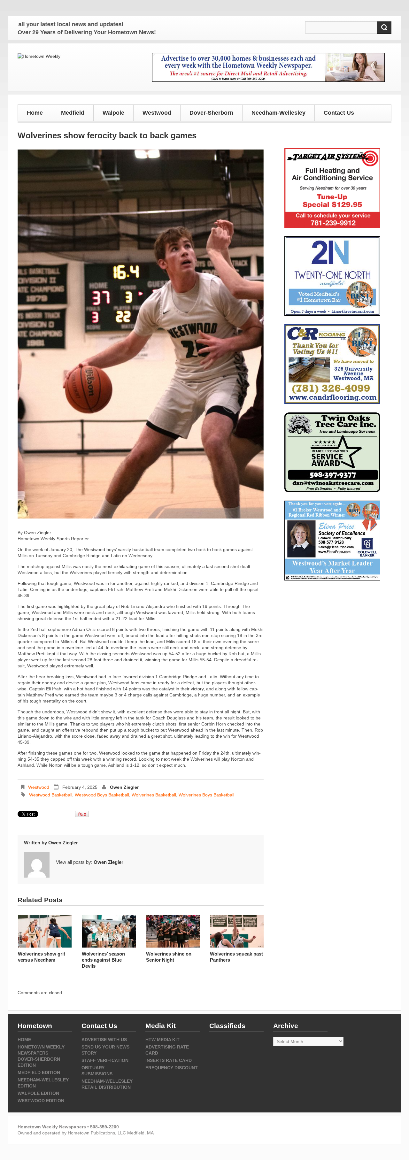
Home (35, 113)
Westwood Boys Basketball (102, 794)
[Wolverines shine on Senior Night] (173, 931)
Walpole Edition (38, 1093)
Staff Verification (104, 1060)
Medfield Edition (39, 1072)
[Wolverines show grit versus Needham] (45, 931)
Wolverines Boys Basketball (206, 794)
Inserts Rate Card (168, 1060)
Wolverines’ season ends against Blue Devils (103, 960)
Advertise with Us (104, 1039)
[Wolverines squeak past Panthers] (237, 931)
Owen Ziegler (124, 787)
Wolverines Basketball (154, 794)
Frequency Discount (171, 1067)
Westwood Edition (41, 1100)
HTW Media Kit (162, 1039)
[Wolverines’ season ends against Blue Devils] (108, 931)
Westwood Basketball (50, 794)
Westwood (38, 787)
